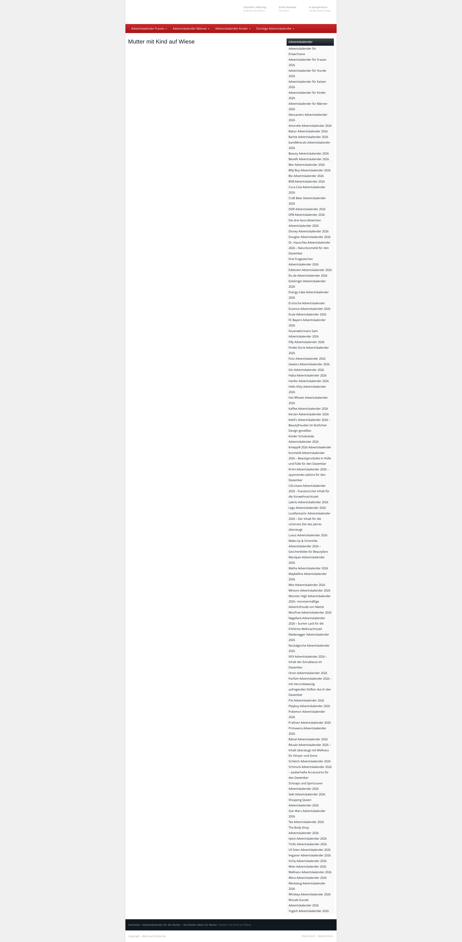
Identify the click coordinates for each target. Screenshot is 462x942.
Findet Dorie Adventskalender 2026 (309, 350)
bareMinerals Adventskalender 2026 (309, 145)
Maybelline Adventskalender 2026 (308, 576)
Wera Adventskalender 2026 (308, 878)
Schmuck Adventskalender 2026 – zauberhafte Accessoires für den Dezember (310, 772)
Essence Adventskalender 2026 (309, 309)
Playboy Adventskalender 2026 (309, 706)
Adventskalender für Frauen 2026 (307, 62)
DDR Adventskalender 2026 (307, 209)
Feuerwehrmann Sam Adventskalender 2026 (304, 333)
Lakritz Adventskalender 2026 (308, 502)
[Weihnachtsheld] (160, 12)
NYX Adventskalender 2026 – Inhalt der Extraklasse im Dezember (308, 662)
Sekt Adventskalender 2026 (307, 794)
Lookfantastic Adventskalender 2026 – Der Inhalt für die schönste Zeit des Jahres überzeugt (309, 521)
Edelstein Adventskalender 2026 (310, 270)
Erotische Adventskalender (307, 303)
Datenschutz (325, 936)
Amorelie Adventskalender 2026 (310, 126)
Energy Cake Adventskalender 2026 (309, 295)
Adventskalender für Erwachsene (302, 51)
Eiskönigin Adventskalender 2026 (307, 284)
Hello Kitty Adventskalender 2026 (307, 389)
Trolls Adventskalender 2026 (308, 844)
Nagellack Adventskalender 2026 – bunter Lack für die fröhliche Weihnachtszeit (307, 623)
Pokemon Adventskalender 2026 (307, 714)
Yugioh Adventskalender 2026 (309, 911)
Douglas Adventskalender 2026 (310, 237)
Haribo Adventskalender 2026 (309, 381)
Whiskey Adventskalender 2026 (310, 894)
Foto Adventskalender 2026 (307, 359)
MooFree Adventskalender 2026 (310, 612)
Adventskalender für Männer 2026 (308, 106)
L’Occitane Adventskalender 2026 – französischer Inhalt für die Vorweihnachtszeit (309, 491)
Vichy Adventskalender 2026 (308, 861)
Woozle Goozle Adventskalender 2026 (304, 902)
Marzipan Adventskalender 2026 (307, 560)
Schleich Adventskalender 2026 (310, 761)
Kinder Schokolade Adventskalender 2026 (304, 439)
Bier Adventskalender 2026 (307, 165)
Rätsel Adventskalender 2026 (308, 739)
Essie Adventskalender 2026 (307, 314)
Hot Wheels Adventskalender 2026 (308, 400)
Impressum (308, 936)
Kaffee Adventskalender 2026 (308, 409)
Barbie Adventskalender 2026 (308, 137)
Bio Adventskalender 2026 (306, 176)
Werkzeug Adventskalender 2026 (307, 886)
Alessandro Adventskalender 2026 (308, 117)
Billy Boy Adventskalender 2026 (310, 170)
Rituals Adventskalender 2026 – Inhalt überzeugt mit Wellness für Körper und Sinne (310, 750)
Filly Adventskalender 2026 (306, 342)
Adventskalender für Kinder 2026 (307, 95)
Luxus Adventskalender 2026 (308, 535)
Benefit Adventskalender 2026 (309, 159)
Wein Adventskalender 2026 (307, 867)
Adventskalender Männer (190, 29)
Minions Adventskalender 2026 (309, 590)
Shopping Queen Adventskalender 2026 (304, 802)
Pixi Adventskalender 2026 (306, 700)
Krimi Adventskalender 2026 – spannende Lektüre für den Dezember (309, 474)
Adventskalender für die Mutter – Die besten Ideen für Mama (179, 924)
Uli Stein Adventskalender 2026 (310, 850)
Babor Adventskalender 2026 (308, 131)
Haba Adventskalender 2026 (308, 375)
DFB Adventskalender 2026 (307, 215)
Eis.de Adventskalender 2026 (308, 276)
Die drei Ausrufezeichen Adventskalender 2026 (305, 223)
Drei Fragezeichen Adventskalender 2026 (304, 261)
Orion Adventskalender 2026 (308, 673)
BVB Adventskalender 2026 (307, 181)
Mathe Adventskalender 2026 (308, 568)
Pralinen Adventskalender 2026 (310, 723)
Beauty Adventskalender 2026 (309, 153)
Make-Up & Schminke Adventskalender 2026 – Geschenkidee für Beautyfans (308, 546)
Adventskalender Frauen (148, 29)
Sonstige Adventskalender (274, 29)
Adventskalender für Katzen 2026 (307, 84)
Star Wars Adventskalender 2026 (307, 813)
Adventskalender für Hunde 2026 (307, 73)
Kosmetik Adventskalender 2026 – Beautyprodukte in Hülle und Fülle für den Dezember (310, 458)
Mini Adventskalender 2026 (307, 585)
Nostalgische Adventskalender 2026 (309, 648)
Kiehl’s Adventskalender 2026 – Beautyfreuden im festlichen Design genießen (309, 425)
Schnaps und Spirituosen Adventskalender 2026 (306, 786)
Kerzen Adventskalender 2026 (309, 414)
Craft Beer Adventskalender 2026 (307, 200)
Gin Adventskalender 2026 (306, 370)
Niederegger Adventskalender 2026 (309, 637)
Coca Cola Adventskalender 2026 (307, 189)
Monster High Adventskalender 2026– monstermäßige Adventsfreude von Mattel (310, 601)
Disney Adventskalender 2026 (309, 231)
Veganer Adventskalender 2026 (310, 855)
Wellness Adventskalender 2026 (310, 872)
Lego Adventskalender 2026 (307, 508)
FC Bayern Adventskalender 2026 (307, 322)
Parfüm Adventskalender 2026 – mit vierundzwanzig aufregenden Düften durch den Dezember (310, 687)
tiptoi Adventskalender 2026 (308, 839)
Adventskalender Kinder (232, 29)
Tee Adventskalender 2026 (306, 822)
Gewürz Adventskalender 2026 (309, 364)
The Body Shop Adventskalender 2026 (304, 830)
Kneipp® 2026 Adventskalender (310, 447)
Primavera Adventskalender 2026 (307, 731)
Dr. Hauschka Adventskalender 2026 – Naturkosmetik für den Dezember (309, 248)
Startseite (134, 924)
